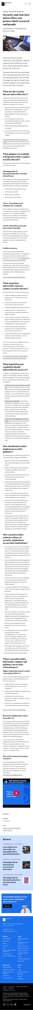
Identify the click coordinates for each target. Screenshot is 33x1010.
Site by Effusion (27, 1004)
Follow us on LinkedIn (11, 1004)
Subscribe (7, 906)
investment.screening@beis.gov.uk (12, 775)
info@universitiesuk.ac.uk (10, 931)
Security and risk (7, 830)
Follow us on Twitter (7, 1004)
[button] (26, 3)
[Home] (6, 4)
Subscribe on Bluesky (15, 1004)
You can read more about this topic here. (14, 277)
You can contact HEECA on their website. (14, 710)
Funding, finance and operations (13, 11)
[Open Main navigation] (29, 3)
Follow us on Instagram (4, 1004)
